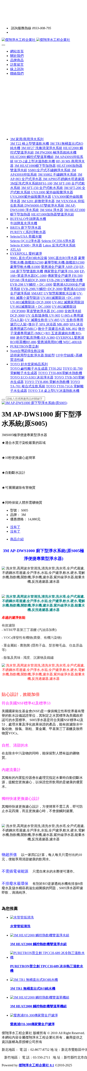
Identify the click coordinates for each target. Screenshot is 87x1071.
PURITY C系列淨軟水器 (28, 232)
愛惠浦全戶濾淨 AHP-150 (60, 267)
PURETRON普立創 (24, 346)
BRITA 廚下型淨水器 (25, 227)
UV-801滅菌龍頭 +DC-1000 (60, 298)
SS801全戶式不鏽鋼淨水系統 (49, 170)
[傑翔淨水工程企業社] (43, 40)
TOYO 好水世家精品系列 (29, 364)
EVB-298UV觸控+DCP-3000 (42, 289)
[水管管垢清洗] (22, 917)
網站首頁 (17, 51)
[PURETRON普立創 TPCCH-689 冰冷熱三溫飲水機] (47, 957)
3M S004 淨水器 (51, 210)
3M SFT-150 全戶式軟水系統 (42, 188)
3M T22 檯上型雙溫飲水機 (29, 143)
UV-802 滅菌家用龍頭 (68, 302)
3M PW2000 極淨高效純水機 (55, 152)
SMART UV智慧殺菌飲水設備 (53, 293)
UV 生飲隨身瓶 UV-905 (43, 315)
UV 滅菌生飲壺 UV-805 (42, 320)
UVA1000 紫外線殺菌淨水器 (52, 192)
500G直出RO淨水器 (62, 258)
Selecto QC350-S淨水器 (58, 241)
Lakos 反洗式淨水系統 (59, 245)
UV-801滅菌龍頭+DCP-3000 (30, 302)
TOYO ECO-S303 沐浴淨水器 (31, 377)
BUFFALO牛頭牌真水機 (28, 219)
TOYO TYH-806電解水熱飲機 (60, 373)
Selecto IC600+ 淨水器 (26, 245)
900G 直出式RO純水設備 (28, 258)
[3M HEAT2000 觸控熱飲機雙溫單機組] (39, 997)
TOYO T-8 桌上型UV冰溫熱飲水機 (53, 390)
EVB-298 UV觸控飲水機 (65, 280)
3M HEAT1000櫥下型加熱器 (35, 165)
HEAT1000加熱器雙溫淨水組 (52, 214)
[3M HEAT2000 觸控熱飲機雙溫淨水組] (39, 935)
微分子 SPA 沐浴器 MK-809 (48, 324)
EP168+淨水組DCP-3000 (28, 280)
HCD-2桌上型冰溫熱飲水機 (34, 161)
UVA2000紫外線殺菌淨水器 (30, 196)
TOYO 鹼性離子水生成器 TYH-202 (36, 368)
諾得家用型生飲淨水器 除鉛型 (32, 355)
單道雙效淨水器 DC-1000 (45, 311)
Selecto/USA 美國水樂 (26, 236)
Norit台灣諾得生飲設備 (27, 351)
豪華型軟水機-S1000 (25, 267)
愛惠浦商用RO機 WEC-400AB (59, 342)
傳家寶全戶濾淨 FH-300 (61, 271)
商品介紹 (17, 539)
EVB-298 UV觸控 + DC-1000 (31, 284)
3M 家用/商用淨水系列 (27, 139)
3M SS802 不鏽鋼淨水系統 (57, 174)
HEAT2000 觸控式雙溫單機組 (32, 157)
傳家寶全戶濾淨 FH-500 (65, 275)
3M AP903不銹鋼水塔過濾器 (63, 179)
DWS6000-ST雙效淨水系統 (44, 205)
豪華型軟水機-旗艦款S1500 (64, 262)
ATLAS (15, 249)
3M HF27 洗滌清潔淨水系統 (41, 148)
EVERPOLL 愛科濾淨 (26, 253)
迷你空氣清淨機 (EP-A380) (35, 337)
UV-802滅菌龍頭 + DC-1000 (30, 306)
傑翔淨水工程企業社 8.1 (36, 1065)
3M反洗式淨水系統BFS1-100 (31, 183)
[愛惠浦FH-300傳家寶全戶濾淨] (34, 1015)
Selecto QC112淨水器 (25, 241)
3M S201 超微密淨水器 (38, 201)
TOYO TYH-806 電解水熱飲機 (46, 382)
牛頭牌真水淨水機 (23, 223)
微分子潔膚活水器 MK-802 (57, 329)
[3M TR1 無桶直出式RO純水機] (34, 979)
